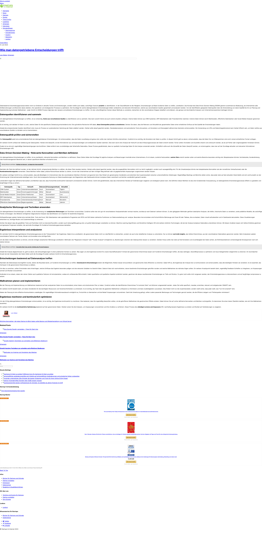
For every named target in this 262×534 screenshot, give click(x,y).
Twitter (6, 521)
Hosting (7, 35)
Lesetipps (6, 21)
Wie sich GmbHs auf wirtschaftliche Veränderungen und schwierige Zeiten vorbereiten (51, 376)
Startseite (6, 11)
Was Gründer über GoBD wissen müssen (29, 380)
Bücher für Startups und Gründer (13, 478)
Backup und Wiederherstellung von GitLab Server (55, 321)
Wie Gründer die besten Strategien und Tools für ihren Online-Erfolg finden (43, 378)
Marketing (8, 37)
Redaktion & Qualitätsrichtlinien (13, 487)
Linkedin (7, 525)
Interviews (6, 26)
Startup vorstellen (8, 480)
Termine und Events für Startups (13, 495)
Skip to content (5, 1)
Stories (5, 17)
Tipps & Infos (7, 19)
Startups (5, 15)
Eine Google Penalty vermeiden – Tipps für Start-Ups (17, 337)
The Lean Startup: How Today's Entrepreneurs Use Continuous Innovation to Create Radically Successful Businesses (131, 411)
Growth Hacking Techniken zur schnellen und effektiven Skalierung (22, 348)
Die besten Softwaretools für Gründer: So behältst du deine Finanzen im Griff (38, 383)
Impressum (6, 483)
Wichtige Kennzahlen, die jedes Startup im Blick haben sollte (19, 321)
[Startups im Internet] (6, 7)
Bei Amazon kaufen (131, 414)
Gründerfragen (10, 32)
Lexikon (8, 39)
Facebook (7, 523)
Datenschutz (7, 485)
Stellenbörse (7, 517)
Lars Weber (3, 55)
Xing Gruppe (7, 499)
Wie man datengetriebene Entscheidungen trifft (32, 50)
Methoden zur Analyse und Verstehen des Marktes (17, 360)
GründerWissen (8, 28)
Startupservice (10, 30)
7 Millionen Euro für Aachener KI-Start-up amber (37, 374)
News (4, 13)
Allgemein (6, 24)
